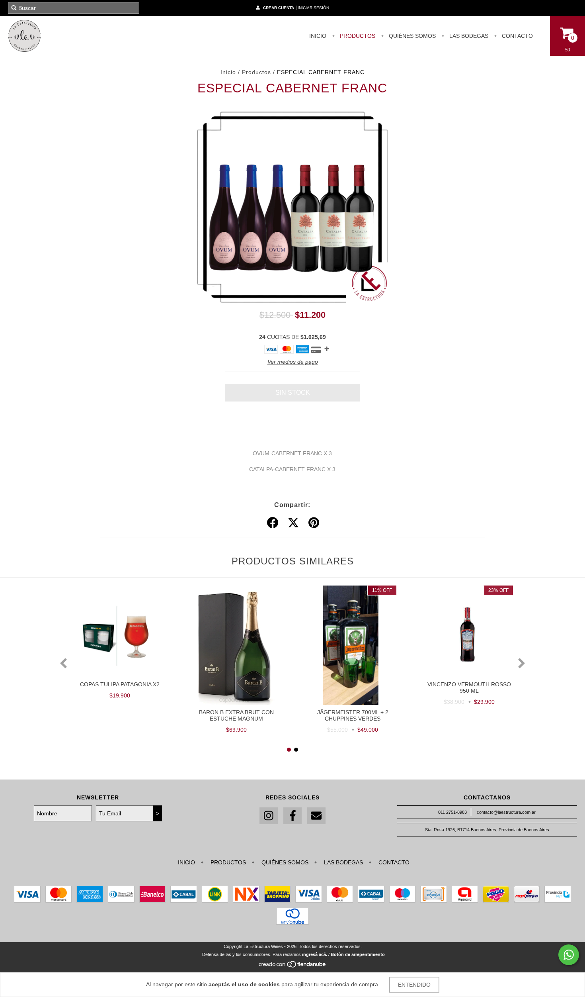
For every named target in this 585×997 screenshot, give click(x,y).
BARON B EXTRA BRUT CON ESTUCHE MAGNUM (236, 715)
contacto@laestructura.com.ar (506, 812)
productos (356, 36)
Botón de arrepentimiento (358, 954)
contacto (516, 36)
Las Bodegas (468, 36)
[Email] (316, 816)
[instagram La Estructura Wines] (268, 816)
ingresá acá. (314, 954)
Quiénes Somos (411, 36)
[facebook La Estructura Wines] (292, 816)
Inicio (228, 72)
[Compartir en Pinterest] (313, 523)
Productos (256, 72)
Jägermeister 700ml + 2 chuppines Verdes (352, 715)
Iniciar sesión (313, 8)
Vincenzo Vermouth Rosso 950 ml (469, 687)
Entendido (414, 984)
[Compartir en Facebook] (272, 523)
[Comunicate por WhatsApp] (568, 954)
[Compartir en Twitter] (293, 523)
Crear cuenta (278, 8)
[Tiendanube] (293, 966)
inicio (317, 36)
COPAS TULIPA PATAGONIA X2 (120, 684)
